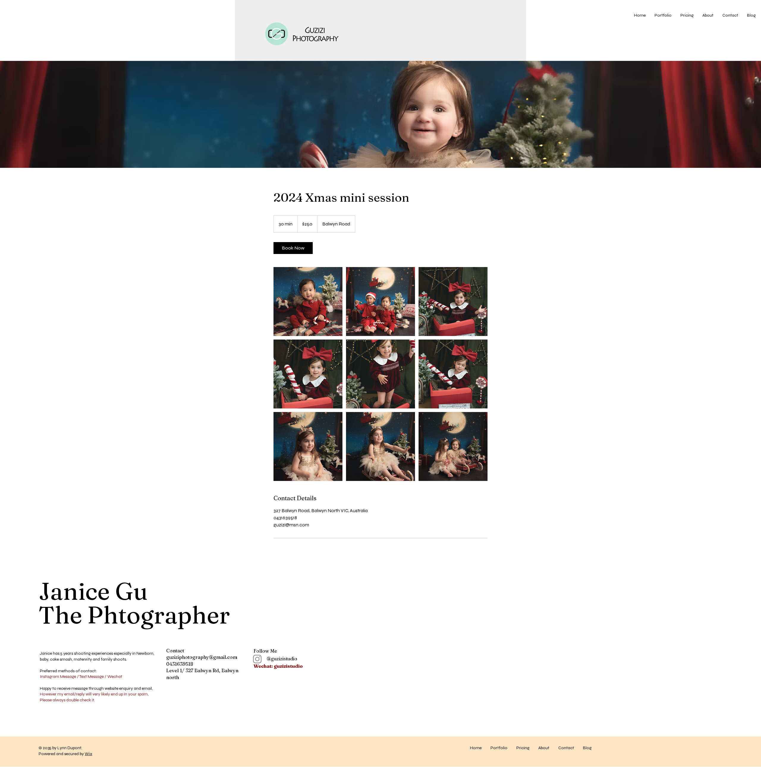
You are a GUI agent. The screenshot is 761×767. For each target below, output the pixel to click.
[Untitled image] (307, 301)
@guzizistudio (275, 659)
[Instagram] (257, 659)
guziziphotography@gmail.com (201, 657)
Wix (88, 753)
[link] (293, 248)
